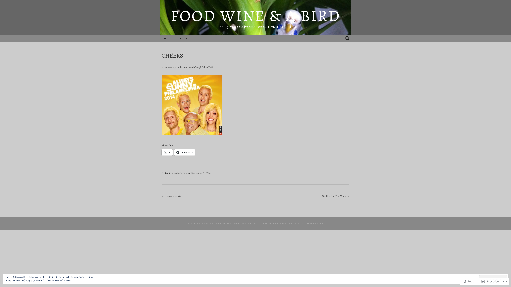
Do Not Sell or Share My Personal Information (291, 223)
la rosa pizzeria (171, 196)
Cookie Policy (65, 280)
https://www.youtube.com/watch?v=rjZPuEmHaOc (188, 67)
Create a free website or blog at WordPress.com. (221, 223)
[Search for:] (347, 38)
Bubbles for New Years (335, 196)
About (168, 38)
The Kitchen (188, 38)
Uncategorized (179, 173)
